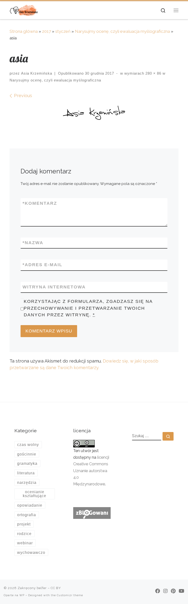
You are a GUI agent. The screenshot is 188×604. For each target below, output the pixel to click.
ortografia (26, 515)
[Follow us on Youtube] (181, 591)
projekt (24, 524)
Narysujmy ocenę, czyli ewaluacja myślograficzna (122, 31)
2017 (46, 31)
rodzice (24, 533)
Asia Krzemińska (36, 73)
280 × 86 (152, 73)
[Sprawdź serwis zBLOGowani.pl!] (91, 512)
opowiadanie (29, 505)
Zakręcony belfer (32, 588)
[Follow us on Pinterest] (173, 591)
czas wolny (28, 444)
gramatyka (27, 463)
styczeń (62, 31)
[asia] (94, 114)
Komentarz (40, 203)
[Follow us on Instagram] (165, 591)
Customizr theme (70, 595)
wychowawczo (31, 552)
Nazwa (33, 242)
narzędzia (26, 482)
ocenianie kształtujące (34, 494)
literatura (26, 473)
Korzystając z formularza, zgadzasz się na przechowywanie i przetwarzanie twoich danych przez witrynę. (88, 308)
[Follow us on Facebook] (157, 591)
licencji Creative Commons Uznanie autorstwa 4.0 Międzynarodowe (91, 470)
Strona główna (24, 31)
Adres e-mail (42, 264)
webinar (25, 543)
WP (21, 595)
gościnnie (26, 454)
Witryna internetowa (54, 287)
